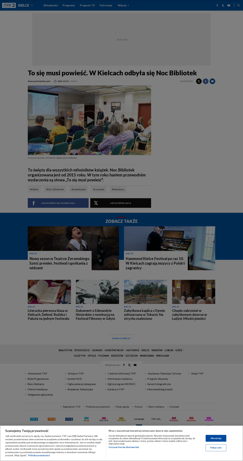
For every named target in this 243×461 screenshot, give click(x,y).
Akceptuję (216, 438)
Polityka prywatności (39, 455)
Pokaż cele (216, 447)
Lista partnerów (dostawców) (124, 447)
